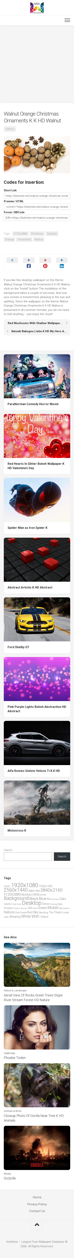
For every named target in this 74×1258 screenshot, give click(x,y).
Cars (62, 899)
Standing (43, 912)
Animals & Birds (12, 1111)
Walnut (39, 239)
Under (65, 912)
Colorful (8, 904)
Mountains (64, 908)
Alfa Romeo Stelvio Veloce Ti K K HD (34, 771)
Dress (46, 904)
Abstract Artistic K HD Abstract (30, 587)
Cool (14, 904)
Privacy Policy (37, 1204)
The (51, 912)
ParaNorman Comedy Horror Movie (33, 404)
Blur (49, 898)
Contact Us (37, 1211)
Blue (42, 898)
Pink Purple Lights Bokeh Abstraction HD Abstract (37, 709)
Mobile (53, 908)
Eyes (59, 904)
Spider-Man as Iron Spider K (27, 528)
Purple (23, 912)
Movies (7, 1173)
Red (29, 912)
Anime (42, 894)
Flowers (8, 908)
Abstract (27, 894)
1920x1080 (24, 885)
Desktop (52, 233)
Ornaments (24, 239)
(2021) (7, 886)
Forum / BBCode (14, 212)
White (26, 916)
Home (37, 1197)
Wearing (15, 916)
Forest (17, 908)
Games (24, 908)
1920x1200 (45, 886)
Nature (9, 912)
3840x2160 (51, 890)
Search (8, 850)
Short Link (10, 190)
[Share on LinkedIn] (62, 262)
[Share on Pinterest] (45, 262)
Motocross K (17, 830)
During (53, 904)
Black (33, 899)
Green (42, 908)
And (36, 894)
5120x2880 (20, 233)
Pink (17, 912)
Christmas (37, 233)
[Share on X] (12, 262)
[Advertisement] (37, 64)
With (35, 916)
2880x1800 (34, 890)
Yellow (44, 916)
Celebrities (9, 1053)
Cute (19, 904)
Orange (9, 239)
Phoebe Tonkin (15, 1058)
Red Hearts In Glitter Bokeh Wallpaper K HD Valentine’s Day (36, 466)
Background (16, 898)
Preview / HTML (14, 201)
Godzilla (10, 1178)
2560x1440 (16, 890)
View (6, 916)
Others (10, 129)
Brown (55, 899)
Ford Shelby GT (18, 647)
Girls (35, 908)
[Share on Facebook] (28, 262)
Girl (30, 908)
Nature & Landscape (15, 990)
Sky (35, 912)
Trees (58, 912)
